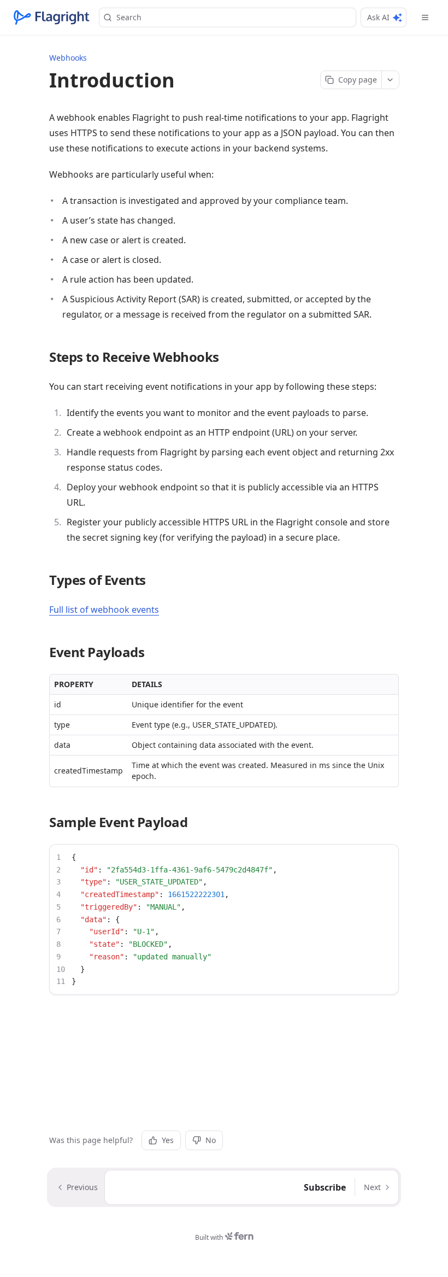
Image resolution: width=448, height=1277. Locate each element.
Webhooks (68, 57)
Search (129, 17)
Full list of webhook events (104, 610)
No (210, 1140)
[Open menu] (425, 17)
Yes (168, 1140)
